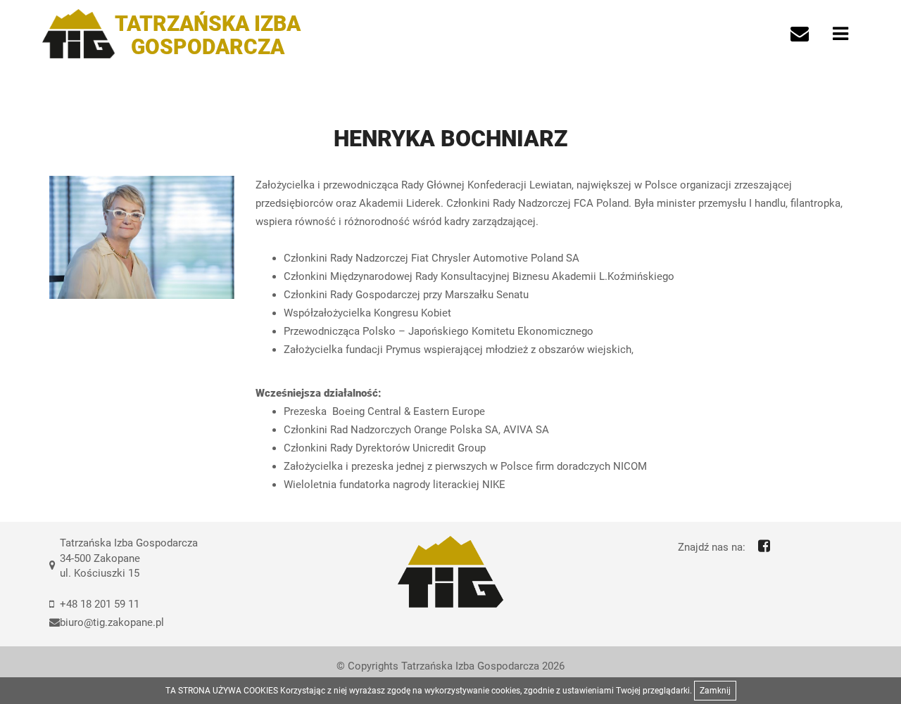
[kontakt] (799, 34)
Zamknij (715, 691)
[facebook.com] (764, 546)
